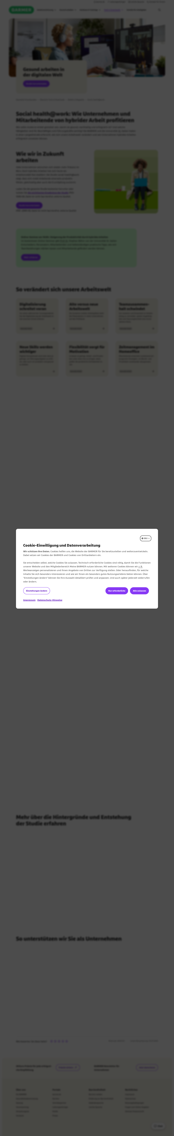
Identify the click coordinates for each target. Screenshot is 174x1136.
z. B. (140, 566)
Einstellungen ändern (36, 591)
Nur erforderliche (116, 591)
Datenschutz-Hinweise (49, 600)
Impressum (29, 600)
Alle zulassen (139, 591)
